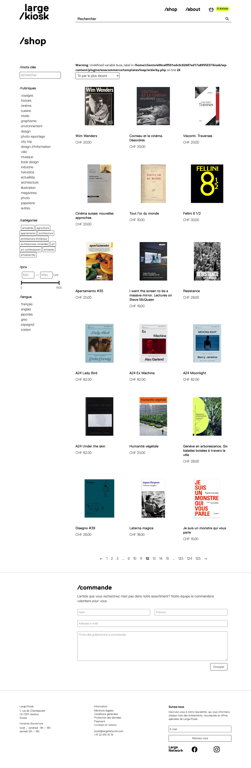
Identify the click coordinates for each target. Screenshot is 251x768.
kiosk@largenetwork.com (108, 731)
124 (189, 558)
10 (134, 558)
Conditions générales (106, 714)
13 (154, 558)
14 (160, 558)
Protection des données (107, 717)
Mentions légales (103, 710)
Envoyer (219, 666)
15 (167, 558)
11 (141, 558)
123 (180, 558)
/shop (171, 9)
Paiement (99, 721)
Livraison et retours (105, 724)
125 (198, 558)
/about (193, 9)
